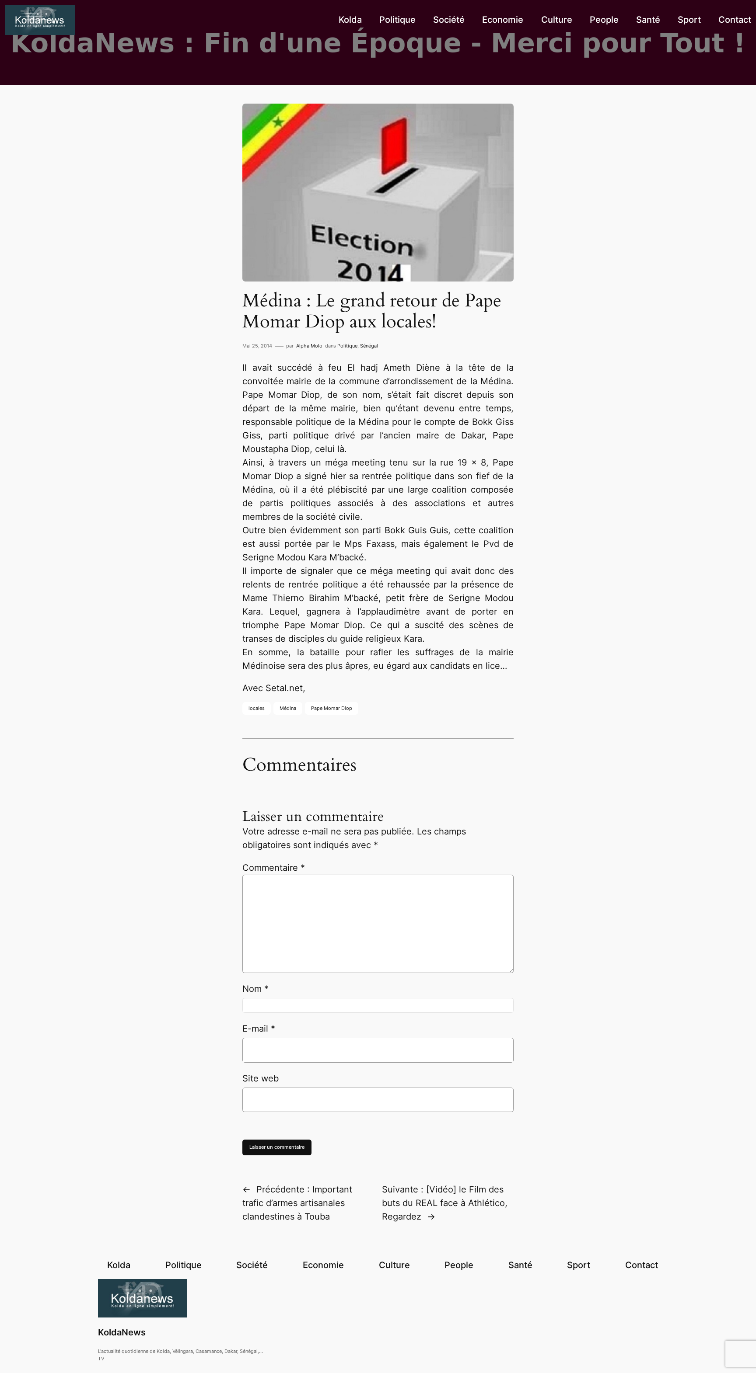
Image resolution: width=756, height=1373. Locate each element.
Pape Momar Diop (331, 708)
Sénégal (369, 346)
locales (256, 708)
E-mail (258, 1028)
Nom (255, 989)
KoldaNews (122, 1332)
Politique (347, 346)
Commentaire (273, 867)
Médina (288, 708)
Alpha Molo (309, 346)
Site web (260, 1078)
